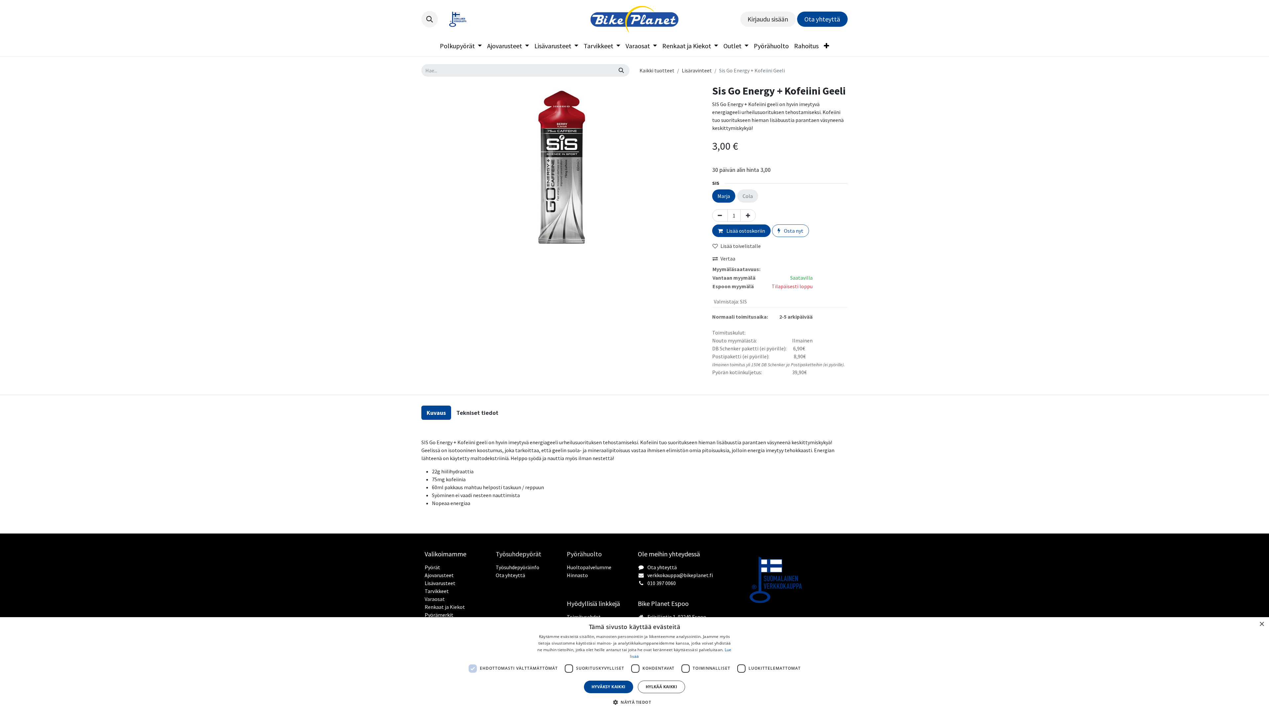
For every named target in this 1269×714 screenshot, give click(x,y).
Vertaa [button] (727, 258)
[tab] (436, 413)
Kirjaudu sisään (768, 19)
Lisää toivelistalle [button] (740, 246)
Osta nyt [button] (793, 230)
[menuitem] (460, 46)
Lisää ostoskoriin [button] (745, 230)
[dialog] (634, 665)
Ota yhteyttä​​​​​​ (822, 19)
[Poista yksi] (720, 215)
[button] (429, 19)
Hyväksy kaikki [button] (609, 687)
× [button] (1261, 624)
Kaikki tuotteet (656, 70)
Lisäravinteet (697, 70)
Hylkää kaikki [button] (661, 687)
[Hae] (621, 70)
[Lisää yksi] (748, 215)
